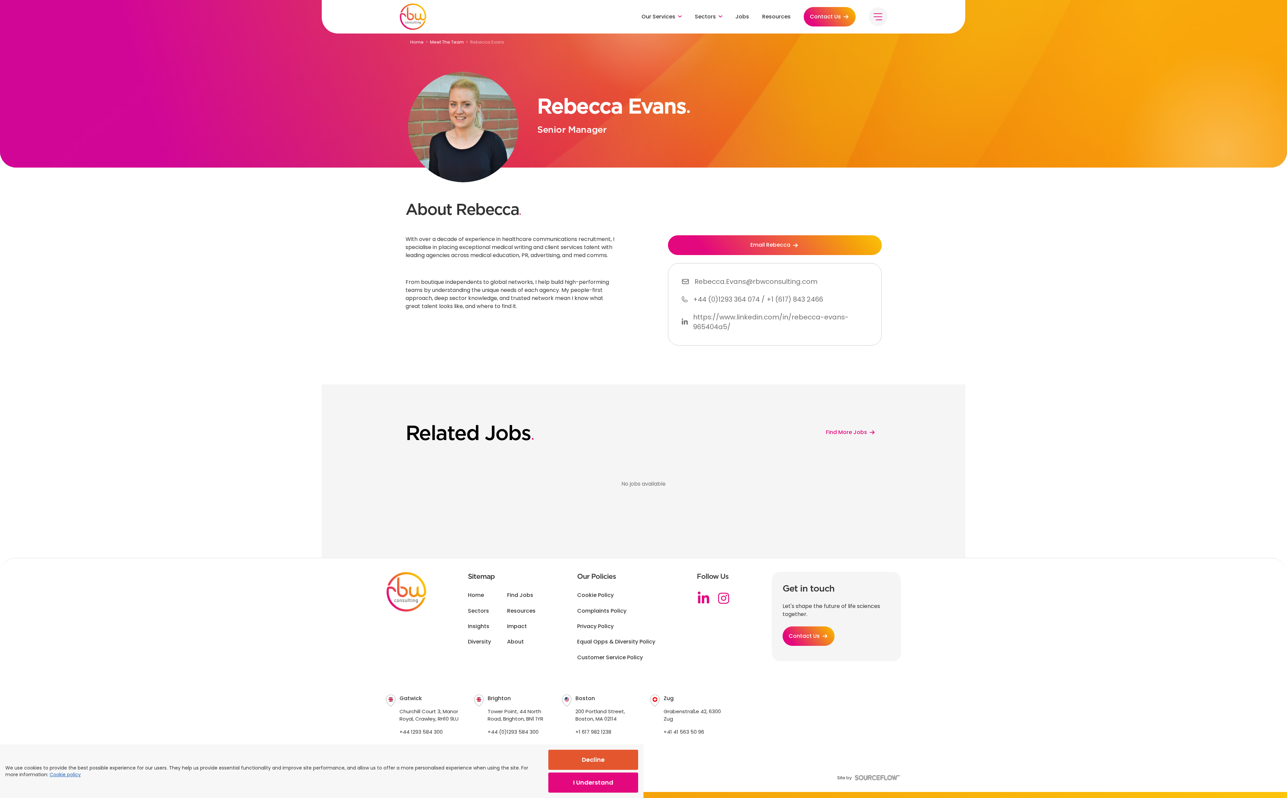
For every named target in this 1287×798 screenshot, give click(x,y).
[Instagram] (723, 598)
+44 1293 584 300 (421, 731)
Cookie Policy (595, 595)
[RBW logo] (413, 16)
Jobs (742, 16)
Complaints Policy (601, 611)
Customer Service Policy (610, 657)
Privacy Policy (595, 626)
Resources (776, 16)
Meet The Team (447, 42)
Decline (593, 759)
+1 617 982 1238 (593, 731)
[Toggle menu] (878, 16)
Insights (478, 626)
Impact (517, 626)
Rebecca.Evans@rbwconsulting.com (755, 281)
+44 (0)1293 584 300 (513, 731)
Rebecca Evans (487, 42)
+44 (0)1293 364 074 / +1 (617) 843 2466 (758, 299)
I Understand (593, 782)
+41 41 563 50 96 (684, 731)
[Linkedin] (703, 598)
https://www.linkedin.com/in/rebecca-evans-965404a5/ (771, 321)
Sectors (478, 611)
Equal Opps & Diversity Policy (616, 642)
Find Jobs (520, 595)
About (515, 642)
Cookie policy (65, 774)
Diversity (479, 642)
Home (417, 42)
